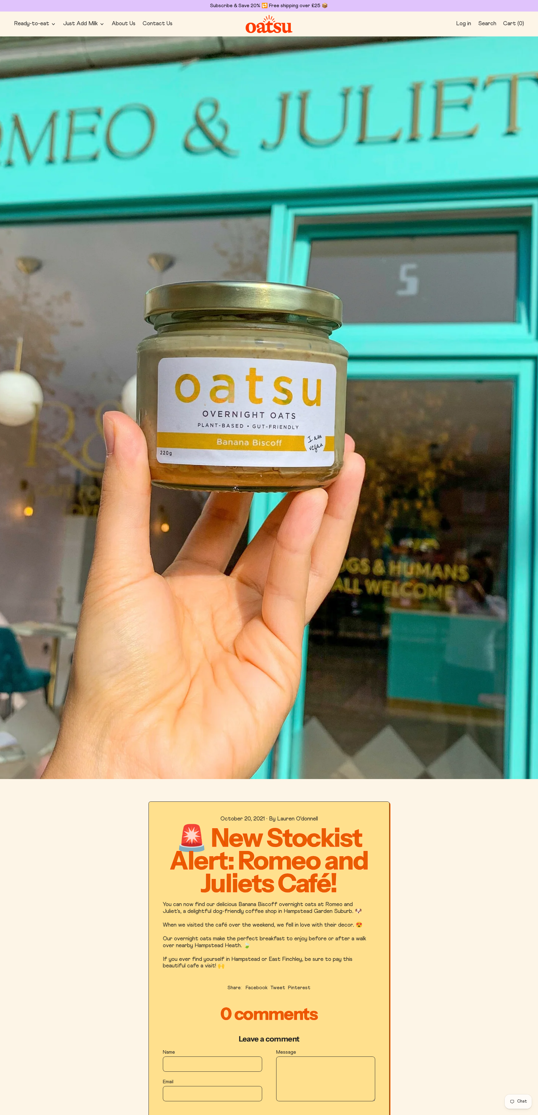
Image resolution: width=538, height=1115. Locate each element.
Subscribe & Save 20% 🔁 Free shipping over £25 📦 (269, 5)
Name (169, 1052)
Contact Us (157, 23)
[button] (487, 24)
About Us (123, 23)
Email (168, 1081)
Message (286, 1052)
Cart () (513, 25)
